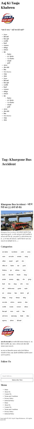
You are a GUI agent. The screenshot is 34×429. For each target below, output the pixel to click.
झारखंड (4, 279)
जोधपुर (25, 275)
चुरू (11, 270)
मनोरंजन (6, 50)
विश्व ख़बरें (6, 39)
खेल (5, 52)
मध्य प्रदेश (4, 302)
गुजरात (24, 266)
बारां (3, 293)
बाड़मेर (25, 289)
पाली (3, 289)
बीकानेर (22, 293)
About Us (7, 392)
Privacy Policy (9, 398)
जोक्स (5, 76)
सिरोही (21, 316)
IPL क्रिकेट (10, 56)
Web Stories (7, 72)
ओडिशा (4, 261)
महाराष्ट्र (20, 302)
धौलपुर (15, 284)
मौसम (26, 302)
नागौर (21, 284)
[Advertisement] (17, 139)
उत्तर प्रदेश (11, 256)
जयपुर (5, 74)
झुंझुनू (18, 279)
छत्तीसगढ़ (17, 270)
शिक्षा (5, 70)
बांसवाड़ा (9, 293)
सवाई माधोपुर (14, 316)
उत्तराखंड (19, 256)
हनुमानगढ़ (4, 321)
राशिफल (26, 307)
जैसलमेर (18, 275)
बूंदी (28, 293)
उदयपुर (26, 256)
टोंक (24, 279)
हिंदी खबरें (6, 37)
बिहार (16, 293)
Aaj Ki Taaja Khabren (10, 5)
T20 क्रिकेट (10, 59)
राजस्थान (6, 45)
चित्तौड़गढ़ (4, 270)
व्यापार (11, 311)
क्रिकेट (9, 54)
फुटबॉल (19, 289)
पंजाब (27, 284)
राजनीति (6, 41)
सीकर (27, 316)
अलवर (3, 256)
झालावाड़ (11, 279)
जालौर (3, 275)
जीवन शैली (6, 67)
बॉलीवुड (6, 48)
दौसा (9, 284)
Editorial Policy (9, 401)
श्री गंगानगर (5, 316)
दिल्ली (5, 43)
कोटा (23, 261)
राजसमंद (11, 307)
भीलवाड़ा (18, 298)
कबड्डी (9, 61)
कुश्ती (8, 63)
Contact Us (8, 394)
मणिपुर (24, 298)
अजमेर (22, 252)
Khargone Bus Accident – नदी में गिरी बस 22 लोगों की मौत (16, 206)
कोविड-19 (4, 266)
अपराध (5, 65)
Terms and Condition (11, 396)
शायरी (18, 311)
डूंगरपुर (29, 279)
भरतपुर (10, 298)
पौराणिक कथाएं (11, 289)
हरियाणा (12, 321)
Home (5, 34)
